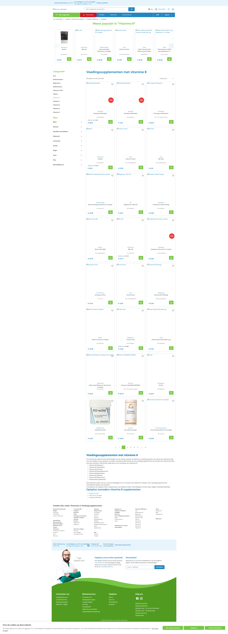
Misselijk (96, 521)
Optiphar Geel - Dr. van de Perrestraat (147, 608)
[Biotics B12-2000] (100, 231)
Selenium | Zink (58, 90)
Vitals (144, 47)
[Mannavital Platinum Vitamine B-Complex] (100, 367)
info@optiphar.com (62, 597)
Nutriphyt (100, 111)
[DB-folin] (161, 141)
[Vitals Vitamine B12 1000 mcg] (161, 322)
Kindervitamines (58, 79)
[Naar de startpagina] (62, 9)
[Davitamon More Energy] (161, 187)
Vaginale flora (159, 514)
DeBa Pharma (100, 428)
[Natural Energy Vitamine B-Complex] (104, 37)
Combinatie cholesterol (58, 530)
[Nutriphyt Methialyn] (100, 96)
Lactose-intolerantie (58, 516)
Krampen (96, 517)
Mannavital (100, 383)
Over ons (111, 600)
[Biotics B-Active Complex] (100, 322)
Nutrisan (130, 383)
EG (130, 202)
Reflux (95, 526)
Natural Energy (104, 47)
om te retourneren (96, 545)
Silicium (55, 94)
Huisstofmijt (56, 514)
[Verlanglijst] (169, 9)
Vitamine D (56, 105)
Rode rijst (55, 536)
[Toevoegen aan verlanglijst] (112, 84)
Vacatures (112, 604)
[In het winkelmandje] (69, 59)
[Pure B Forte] (130, 277)
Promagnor (161, 111)
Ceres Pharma (100, 293)
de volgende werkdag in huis (84, 3)
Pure (130, 293)
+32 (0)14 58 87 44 (61, 600)
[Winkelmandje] (173, 9)
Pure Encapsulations (161, 428)
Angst (116, 517)
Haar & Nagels (77, 532)
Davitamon (161, 202)
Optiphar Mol (139, 615)
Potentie (96, 534)
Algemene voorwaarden (89, 609)
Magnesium (56, 83)
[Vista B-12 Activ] (124, 37)
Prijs (54, 160)
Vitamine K (56, 112)
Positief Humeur (119, 519)
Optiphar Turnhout (141, 613)
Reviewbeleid (113, 602)
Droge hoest (77, 522)
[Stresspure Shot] (100, 277)
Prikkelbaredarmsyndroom (100, 524)
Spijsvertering (97, 528)
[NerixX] (64, 37)
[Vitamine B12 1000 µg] (161, 277)
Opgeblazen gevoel (99, 522)
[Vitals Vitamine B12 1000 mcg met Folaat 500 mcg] (144, 37)
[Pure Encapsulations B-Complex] (161, 412)
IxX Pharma (64, 47)
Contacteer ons (62, 594)
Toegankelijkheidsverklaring (91, 612)
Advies (111, 597)
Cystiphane (161, 247)
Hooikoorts (55, 512)
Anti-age (76, 530)
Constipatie (97, 512)
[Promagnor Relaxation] (161, 96)
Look (54, 534)
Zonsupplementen (78, 534)
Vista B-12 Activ (94, 493)
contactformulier (106, 567)
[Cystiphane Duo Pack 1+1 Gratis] (161, 231)
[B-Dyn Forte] (130, 322)
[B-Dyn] (161, 367)
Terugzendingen (87, 602)
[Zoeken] (131, 9)
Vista (124, 47)
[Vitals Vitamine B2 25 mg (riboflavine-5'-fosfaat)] (164, 37)
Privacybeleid (86, 607)
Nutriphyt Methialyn (95, 497)
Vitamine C (56, 101)
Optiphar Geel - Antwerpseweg (145, 611)
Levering (85, 604)
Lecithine (55, 532)
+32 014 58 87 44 (99, 563)
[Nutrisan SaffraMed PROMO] (130, 367)
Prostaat (96, 536)
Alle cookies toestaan (173, 628)
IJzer (54, 76)
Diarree (96, 516)
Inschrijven (159, 567)
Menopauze (159, 510)
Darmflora (96, 514)
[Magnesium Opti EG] (130, 187)
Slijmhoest (76, 524)
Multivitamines (57, 87)
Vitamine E (56, 108)
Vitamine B (56, 98)
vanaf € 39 (64, 3)
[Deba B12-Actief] (100, 412)
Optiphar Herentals (141, 603)
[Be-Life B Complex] (130, 412)
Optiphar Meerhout (141, 606)
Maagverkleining (98, 519)
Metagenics (161, 293)
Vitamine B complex (95, 495)
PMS (157, 512)
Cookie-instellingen (215, 628)
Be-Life (131, 428)
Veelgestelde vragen (88, 600)
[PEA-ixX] (84, 37)
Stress (116, 521)
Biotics (100, 247)
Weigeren (194, 628)
